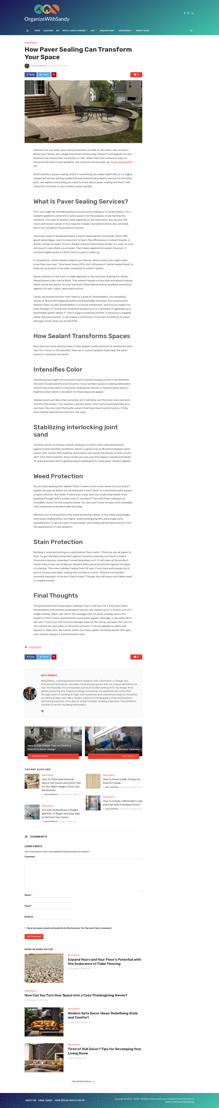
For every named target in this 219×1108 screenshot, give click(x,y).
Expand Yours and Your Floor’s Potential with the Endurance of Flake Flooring (104, 962)
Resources (125, 30)
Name (28, 895)
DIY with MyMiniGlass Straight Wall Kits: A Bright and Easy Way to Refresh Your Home (61, 813)
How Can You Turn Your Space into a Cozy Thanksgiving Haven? (76, 995)
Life (93, 30)
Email (28, 906)
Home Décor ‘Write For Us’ (70, 1100)
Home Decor (31, 43)
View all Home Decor (81, 1081)
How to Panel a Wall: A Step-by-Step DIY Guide (122, 781)
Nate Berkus (40, 66)
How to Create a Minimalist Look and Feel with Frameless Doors (122, 803)
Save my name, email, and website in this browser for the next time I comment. (69, 928)
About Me (30, 1100)
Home (37, 30)
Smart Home (142, 30)
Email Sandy (45, 1100)
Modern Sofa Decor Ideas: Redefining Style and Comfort (103, 1015)
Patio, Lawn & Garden (74, 30)
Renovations (107, 30)
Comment (30, 856)
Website (29, 917)
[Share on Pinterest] (53, 74)
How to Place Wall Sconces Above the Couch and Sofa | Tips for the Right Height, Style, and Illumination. (61, 785)
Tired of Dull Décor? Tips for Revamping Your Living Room (104, 1051)
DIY (57, 30)
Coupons (48, 30)
